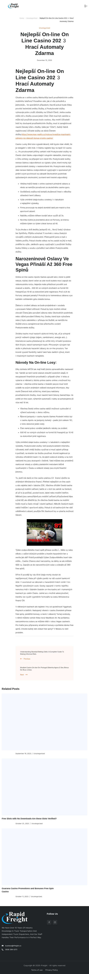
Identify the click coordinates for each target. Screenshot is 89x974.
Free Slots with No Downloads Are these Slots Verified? (29, 818)
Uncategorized (44, 28)
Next (22, 675)
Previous (27, 659)
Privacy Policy (51, 970)
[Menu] (85, 6)
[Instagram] (55, 922)
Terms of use (37, 970)
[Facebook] (49, 922)
